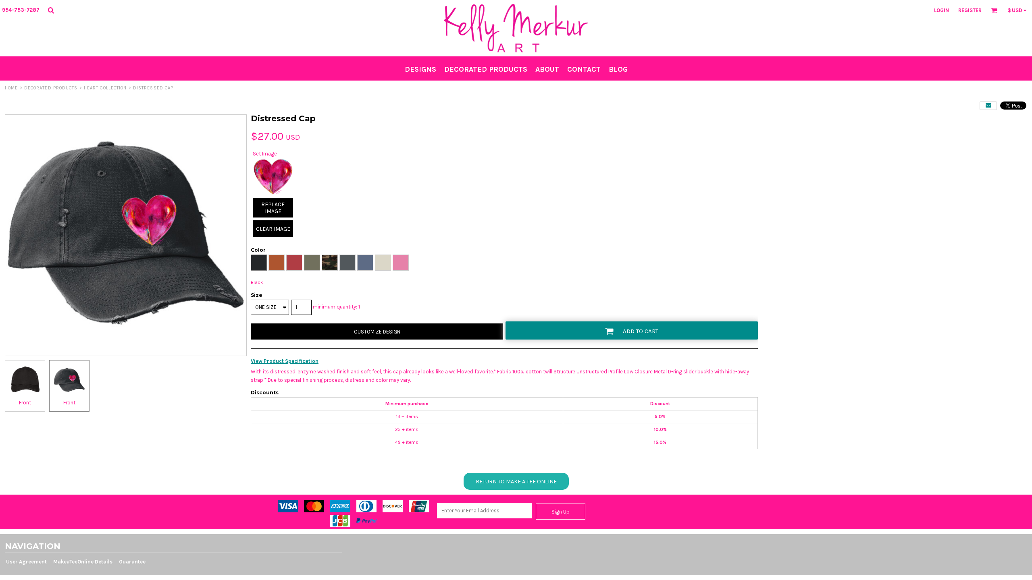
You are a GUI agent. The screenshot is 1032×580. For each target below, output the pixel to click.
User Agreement (26, 562)
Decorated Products (51, 88)
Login (941, 10)
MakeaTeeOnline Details (82, 562)
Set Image (265, 154)
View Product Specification (284, 361)
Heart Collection (105, 88)
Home (11, 88)
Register (970, 10)
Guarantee (132, 562)
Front (25, 403)
